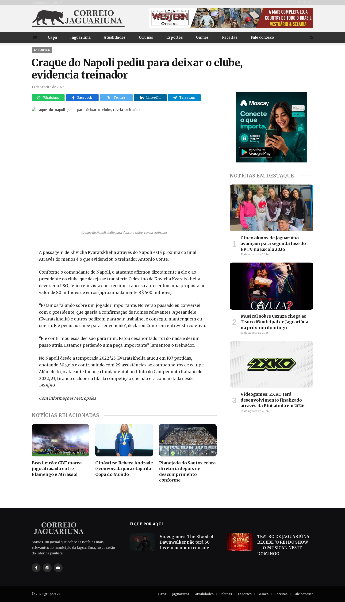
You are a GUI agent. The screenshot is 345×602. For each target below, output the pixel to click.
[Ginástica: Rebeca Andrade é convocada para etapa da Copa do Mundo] (124, 440)
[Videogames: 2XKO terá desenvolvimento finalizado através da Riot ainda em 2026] (271, 364)
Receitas (230, 37)
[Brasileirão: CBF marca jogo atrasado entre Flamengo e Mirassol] (60, 440)
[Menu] (35, 37)
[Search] (311, 37)
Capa (52, 37)
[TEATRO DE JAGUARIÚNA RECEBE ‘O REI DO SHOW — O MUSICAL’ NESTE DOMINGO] (240, 542)
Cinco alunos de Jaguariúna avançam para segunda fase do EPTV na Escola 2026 (273, 243)
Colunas (146, 37)
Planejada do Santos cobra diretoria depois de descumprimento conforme (187, 471)
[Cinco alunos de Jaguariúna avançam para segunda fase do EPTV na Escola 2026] (271, 207)
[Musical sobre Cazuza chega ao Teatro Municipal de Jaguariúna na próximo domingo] (271, 286)
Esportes (174, 37)
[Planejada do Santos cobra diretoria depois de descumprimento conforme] (188, 440)
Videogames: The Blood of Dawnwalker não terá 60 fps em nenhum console (187, 542)
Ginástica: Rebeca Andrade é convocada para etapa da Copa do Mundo (124, 468)
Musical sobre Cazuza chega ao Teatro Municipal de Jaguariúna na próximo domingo (274, 321)
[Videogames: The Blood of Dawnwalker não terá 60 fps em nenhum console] (142, 542)
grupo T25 (52, 594)
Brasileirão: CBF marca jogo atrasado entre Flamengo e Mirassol (56, 468)
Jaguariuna (80, 37)
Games (202, 37)
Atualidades (115, 37)
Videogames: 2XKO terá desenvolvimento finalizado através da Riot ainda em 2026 (272, 399)
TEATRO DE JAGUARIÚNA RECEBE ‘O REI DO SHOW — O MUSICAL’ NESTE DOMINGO (283, 545)
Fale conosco (262, 37)
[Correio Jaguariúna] (79, 18)
